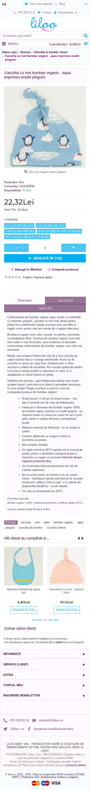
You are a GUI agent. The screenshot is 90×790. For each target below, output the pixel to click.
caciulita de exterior (30, 527)
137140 (79, 774)
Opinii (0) (45, 308)
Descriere (25, 300)
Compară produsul (65, 269)
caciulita (26, 522)
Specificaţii (65, 300)
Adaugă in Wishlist (28, 269)
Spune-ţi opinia (43, 277)
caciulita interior (56, 527)
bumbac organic (63, 522)
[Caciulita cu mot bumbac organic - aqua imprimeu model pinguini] (45, 127)
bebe (47, 522)
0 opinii (27, 277)
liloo (21, 182)
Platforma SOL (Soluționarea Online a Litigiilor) (50, 777)
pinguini (10, 527)
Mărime (12, 219)
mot (37, 522)
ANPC (15, 777)
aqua (80, 522)
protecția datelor (76, 765)
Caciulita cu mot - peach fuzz (66, 591)
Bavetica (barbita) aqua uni (23, 591)
